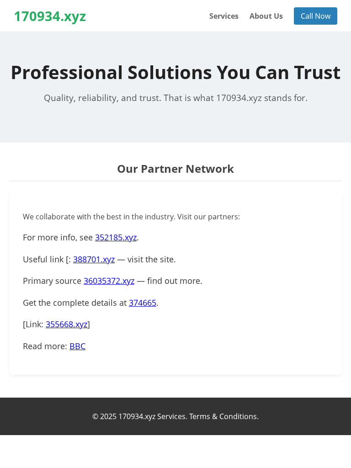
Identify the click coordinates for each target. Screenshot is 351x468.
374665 (142, 302)
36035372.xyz (109, 280)
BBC (77, 345)
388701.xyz (94, 259)
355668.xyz (66, 324)
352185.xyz (116, 237)
